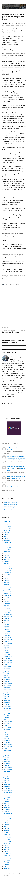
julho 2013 (6, 799)
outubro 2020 (7, 641)
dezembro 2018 (8, 683)
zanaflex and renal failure (14, 485)
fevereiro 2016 (7, 740)
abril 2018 (6, 698)
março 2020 (7, 654)
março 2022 (7, 609)
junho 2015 (6, 756)
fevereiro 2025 (7, 542)
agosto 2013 (7, 798)
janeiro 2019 (7, 681)
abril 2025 (6, 538)
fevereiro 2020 (8, 656)
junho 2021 (6, 626)
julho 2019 (6, 670)
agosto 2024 (7, 553)
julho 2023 (6, 578)
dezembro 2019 (8, 660)
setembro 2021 (7, 620)
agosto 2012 (7, 820)
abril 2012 (6, 828)
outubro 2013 (7, 794)
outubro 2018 (7, 687)
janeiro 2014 (7, 788)
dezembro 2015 (8, 744)
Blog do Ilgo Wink (6, 874)
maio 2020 (6, 651)
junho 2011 (6, 847)
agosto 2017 (7, 714)
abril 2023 (6, 584)
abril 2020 (6, 652)
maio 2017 (6, 719)
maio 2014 (6, 780)
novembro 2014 (8, 769)
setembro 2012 (7, 819)
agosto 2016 (7, 729)
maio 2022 (6, 605)
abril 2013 (6, 805)
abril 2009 (6, 866)
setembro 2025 (7, 528)
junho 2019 (6, 672)
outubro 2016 (7, 725)
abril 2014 (6, 782)
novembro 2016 (8, 723)
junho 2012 (6, 824)
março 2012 (7, 830)
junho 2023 (7, 580)
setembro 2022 (8, 597)
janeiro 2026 (7, 521)
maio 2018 (6, 696)
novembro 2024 (8, 548)
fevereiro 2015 (7, 763)
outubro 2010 (7, 857)
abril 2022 (6, 607)
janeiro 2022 (7, 612)
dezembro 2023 (8, 569)
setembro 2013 (7, 796)
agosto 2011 (7, 843)
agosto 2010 (7, 861)
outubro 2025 (7, 527)
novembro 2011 (8, 838)
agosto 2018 (7, 691)
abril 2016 (6, 736)
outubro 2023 (7, 572)
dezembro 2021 (8, 614)
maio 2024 (6, 559)
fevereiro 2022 (7, 611)
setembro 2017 (7, 712)
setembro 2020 (8, 643)
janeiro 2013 (7, 811)
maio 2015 (6, 757)
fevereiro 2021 (7, 633)
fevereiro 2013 (7, 809)
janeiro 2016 (7, 742)
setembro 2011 (7, 841)
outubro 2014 (7, 771)
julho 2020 (6, 647)
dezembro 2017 (8, 706)
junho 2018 (6, 694)
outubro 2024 (7, 549)
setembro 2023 (7, 574)
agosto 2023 (7, 576)
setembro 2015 (7, 750)
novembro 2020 (8, 639)
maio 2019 (6, 673)
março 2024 (7, 563)
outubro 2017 (7, 710)
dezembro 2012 (8, 813)
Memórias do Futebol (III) (10, 504)
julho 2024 (6, 555)
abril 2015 (6, 759)
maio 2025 (6, 536)
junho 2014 (6, 778)
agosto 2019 (7, 668)
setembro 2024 (8, 551)
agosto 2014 (7, 775)
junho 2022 (7, 603)
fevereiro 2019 (7, 679)
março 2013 (7, 807)
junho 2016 (6, 733)
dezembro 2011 (7, 836)
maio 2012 (6, 826)
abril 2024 (6, 561)
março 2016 (7, 738)
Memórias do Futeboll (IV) (11, 502)
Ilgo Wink (6, 284)
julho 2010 (6, 862)
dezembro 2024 (8, 546)
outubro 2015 (7, 748)
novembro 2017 (8, 708)
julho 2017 (6, 715)
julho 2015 (6, 754)
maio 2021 (6, 628)
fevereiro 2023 (7, 588)
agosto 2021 (7, 622)
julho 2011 (6, 845)
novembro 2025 (8, 525)
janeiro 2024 (7, 567)
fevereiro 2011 (7, 853)
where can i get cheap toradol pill (16, 476)
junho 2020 (7, 649)
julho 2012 (6, 822)
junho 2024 (7, 557)
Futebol (17, 284)
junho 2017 (6, 717)
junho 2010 (6, 864)
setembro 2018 (7, 689)
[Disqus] (14, 306)
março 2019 (7, 677)
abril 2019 (6, 675)
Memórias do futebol (9, 510)
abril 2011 (6, 851)
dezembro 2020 (8, 637)
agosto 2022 (7, 599)
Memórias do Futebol (9, 506)
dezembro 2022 (8, 591)
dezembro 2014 (8, 767)
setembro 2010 (7, 859)
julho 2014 (6, 777)
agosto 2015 (7, 752)
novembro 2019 (8, 662)
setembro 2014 (7, 773)
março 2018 (7, 700)
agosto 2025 (7, 530)
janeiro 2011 (7, 855)
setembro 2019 (7, 666)
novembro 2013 (8, 792)
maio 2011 (6, 849)
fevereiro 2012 (7, 832)
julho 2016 (6, 731)
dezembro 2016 (8, 721)
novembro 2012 (8, 815)
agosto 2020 (7, 645)
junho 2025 (7, 534)
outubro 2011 (7, 840)
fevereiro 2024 (7, 565)
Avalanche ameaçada (12, 449)
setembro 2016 (7, 727)
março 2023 (7, 586)
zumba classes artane (13, 448)
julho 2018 (6, 693)
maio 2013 (6, 803)
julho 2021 (6, 624)
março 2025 (7, 540)
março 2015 (7, 761)
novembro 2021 (8, 616)
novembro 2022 (8, 593)
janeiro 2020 (7, 658)
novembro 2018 (8, 685)
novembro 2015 (8, 746)
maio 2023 (6, 582)
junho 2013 (6, 801)
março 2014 (7, 784)
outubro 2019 (7, 664)
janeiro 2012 (7, 834)
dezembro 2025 (8, 523)
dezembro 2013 (8, 790)
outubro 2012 (7, 817)
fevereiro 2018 (7, 702)
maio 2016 (6, 735)
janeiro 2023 (7, 590)
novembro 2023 (8, 570)
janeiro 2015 (7, 765)
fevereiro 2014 (7, 786)
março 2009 (7, 868)
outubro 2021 (7, 618)
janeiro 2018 (7, 704)
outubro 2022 (7, 595)
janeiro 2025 (7, 544)
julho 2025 (6, 532)
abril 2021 (6, 630)
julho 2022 (6, 601)
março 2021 (7, 631)
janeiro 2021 (7, 635)
